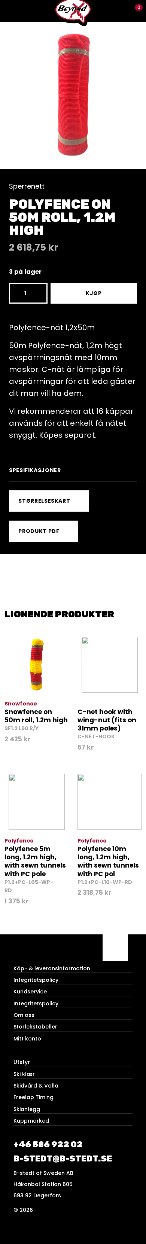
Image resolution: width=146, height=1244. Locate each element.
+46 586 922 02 (48, 1144)
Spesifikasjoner (35, 470)
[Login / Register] (121, 11)
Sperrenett (27, 186)
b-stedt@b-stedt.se (62, 1159)
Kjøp (94, 293)
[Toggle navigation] (11, 11)
